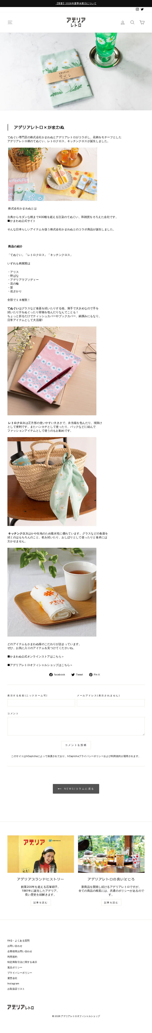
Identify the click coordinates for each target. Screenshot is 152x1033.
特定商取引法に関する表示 (22, 962)
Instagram (13, 983)
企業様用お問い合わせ (19, 951)
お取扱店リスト (16, 988)
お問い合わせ (14, 946)
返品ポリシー (14, 967)
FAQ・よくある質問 (18, 940)
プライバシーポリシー (91, 756)
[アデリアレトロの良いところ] (111, 854)
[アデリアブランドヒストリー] (40, 854)
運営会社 (12, 978)
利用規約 (116, 756)
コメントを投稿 (76, 744)
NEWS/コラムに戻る (79, 788)
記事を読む (41, 902)
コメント (13, 713)
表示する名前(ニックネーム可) (27, 695)
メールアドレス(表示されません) (98, 695)
